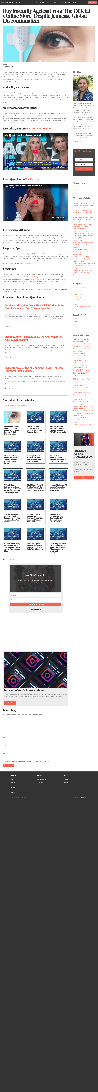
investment (87, 370)
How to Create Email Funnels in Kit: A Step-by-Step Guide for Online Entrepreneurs (84, 266)
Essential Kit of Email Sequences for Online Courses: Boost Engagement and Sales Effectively (83, 205)
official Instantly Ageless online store (19, 95)
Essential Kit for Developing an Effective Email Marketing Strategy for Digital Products (83, 259)
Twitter (75, 319)
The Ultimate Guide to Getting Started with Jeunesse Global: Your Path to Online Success (35, 488)
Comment (6, 718)
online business (79, 411)
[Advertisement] (35, 632)
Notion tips (88, 404)
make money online (82, 380)
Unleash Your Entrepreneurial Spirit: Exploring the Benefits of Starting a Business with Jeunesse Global (12, 488)
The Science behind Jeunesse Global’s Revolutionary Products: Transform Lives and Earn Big (12, 518)
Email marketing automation (80, 362)
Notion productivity (79, 399)
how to (78, 370)
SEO (83, 422)
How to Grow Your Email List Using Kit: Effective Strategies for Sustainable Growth (83, 226)
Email (5, 745)
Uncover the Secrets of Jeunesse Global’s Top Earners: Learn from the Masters (58, 488)
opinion (89, 411)
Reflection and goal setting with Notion (82, 419)
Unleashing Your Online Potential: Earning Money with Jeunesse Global (34, 429)
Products (75, 302)
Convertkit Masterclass (79, 287)
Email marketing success (80, 367)
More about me (77, 141)
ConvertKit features (78, 351)
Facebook (76, 321)
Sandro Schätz (83, 797)
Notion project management (81, 401)
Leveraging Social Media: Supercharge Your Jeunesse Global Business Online (34, 458)
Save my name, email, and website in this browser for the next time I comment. (27, 761)
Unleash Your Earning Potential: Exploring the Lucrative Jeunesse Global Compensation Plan (12, 547)
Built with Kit (36, 609)
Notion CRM (77, 390)
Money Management (79, 297)
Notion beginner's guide (80, 388)
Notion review (78, 404)
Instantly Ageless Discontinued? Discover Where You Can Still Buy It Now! (34, 338)
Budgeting (87, 346)
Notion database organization (82, 392)
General (75, 289)
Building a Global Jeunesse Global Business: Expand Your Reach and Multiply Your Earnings (35, 518)
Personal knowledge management (83, 413)
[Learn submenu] (37, 2)
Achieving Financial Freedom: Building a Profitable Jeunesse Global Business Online (58, 429)
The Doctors (32, 179)
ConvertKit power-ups (79, 355)
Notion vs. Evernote (79, 408)
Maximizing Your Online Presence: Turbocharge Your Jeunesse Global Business (10, 459)
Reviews (75, 304)
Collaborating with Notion (81, 349)
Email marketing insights (80, 365)
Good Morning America (38, 128)
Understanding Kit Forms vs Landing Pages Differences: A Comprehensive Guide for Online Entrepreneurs (84, 219)
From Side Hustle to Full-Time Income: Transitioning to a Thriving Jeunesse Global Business (57, 518)
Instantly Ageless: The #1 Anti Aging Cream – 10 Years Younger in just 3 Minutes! (34, 369)
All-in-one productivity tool (82, 341)
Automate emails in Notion (81, 344)
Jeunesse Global (77, 294)
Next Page (11, 559)
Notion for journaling (80, 394)
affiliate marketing (81, 339)
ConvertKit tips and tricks (80, 358)
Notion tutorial (88, 406)
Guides (75, 292)
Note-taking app (79, 385)
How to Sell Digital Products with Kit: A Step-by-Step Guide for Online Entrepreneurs (84, 212)
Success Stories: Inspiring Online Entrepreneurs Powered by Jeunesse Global (58, 458)
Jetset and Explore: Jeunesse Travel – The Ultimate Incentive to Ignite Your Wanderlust (35, 546)
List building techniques (80, 376)
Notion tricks (77, 406)
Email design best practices (80, 360)
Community (76, 324)
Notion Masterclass (78, 299)
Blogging (77, 346)
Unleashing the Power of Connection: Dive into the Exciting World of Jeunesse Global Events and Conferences (58, 548)
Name (5, 737)
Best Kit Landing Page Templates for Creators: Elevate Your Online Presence (83, 273)
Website (5, 753)
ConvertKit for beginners (80, 353)
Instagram (76, 327)
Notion (75, 189)
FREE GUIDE (92, 2)
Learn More (84, 477)
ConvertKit (76, 187)
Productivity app (79, 415)
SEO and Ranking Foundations (81, 307)
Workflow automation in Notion (82, 424)
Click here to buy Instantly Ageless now (49, 289)
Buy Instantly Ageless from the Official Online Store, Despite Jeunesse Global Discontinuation (34, 307)
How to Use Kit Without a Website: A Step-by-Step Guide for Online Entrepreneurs (83, 252)
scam (76, 422)
